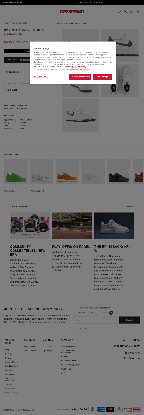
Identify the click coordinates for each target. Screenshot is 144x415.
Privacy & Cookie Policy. (76, 67)
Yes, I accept (102, 77)
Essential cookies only (80, 77)
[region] (73, 63)
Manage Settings (41, 77)
